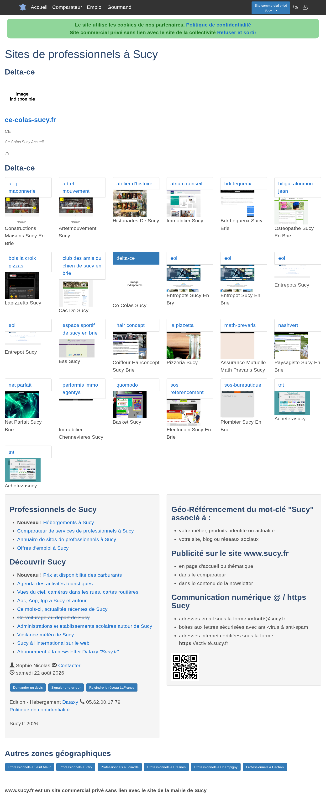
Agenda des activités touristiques (55, 583)
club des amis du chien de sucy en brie (82, 265)
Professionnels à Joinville (120, 767)
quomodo (127, 385)
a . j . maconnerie (22, 187)
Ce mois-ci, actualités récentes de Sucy (62, 609)
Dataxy (70, 702)
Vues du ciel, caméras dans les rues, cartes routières (77, 592)
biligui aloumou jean (295, 187)
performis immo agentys (80, 388)
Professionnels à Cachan (265, 767)
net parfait (20, 385)
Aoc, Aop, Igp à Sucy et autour (52, 600)
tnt (281, 385)
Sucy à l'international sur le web (53, 643)
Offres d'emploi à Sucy (43, 548)
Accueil (39, 7)
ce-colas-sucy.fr (30, 119)
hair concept (130, 325)
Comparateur (67, 7)
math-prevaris (240, 325)
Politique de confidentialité (218, 24)
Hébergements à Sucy (68, 522)
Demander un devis (28, 687)
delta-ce (125, 258)
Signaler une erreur (66, 687)
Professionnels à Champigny (215, 767)
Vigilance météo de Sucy (45, 634)
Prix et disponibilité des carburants (82, 575)
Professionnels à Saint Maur (29, 767)
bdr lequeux (237, 183)
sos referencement (187, 388)
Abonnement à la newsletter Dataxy (68, 651)
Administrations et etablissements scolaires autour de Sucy (84, 626)
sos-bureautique (242, 385)
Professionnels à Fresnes (166, 767)
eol (173, 258)
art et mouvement (76, 187)
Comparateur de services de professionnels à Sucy (75, 530)
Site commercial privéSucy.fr (271, 8)
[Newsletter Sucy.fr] (295, 7)
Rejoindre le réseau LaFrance (111, 687)
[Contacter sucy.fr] (305, 7)
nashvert (288, 325)
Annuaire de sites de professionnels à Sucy (66, 539)
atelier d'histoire (134, 183)
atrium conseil (186, 183)
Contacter (69, 665)
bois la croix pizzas (22, 261)
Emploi (95, 7)
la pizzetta (182, 325)
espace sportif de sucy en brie (80, 329)
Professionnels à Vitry (75, 767)
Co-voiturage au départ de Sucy (53, 617)
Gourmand (119, 7)
